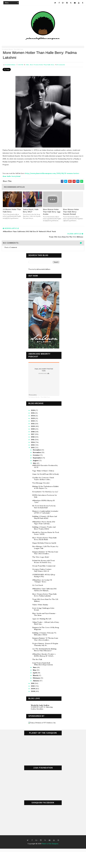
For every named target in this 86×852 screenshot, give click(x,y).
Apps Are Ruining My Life (41, 619)
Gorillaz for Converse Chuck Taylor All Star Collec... (43, 478)
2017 (33, 434)
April (35, 673)
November (37, 452)
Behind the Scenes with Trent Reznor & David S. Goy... (43, 561)
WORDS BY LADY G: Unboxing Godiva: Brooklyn (42, 708)
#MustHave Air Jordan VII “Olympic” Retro (42, 581)
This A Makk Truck (18, 49)
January (36, 681)
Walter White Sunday (40, 605)
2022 (33, 421)
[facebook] (59, 3)
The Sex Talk (37, 659)
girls (27, 64)
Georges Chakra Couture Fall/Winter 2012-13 (42, 570)
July (35, 463)
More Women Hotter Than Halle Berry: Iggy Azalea (52, 211)
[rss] (71, 3)
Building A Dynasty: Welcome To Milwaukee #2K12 (44, 634)
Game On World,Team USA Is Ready (45, 474)
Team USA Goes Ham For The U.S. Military (45, 600)
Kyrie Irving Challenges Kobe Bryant (43, 609)
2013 (33, 445)
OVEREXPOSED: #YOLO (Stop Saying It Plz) (43, 576)
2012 (33, 448)
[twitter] (55, 3)
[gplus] (63, 3)
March (35, 675)
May (35, 670)
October (36, 455)
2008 (33, 691)
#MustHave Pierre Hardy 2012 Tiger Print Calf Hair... (43, 523)
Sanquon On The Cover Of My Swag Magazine (45, 628)
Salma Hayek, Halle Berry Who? (31, 210)
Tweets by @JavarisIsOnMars (39, 269)
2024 (33, 416)
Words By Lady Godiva (40, 705)
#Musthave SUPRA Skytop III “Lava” (43, 501)
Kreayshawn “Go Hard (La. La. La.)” (45, 492)
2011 (33, 683)
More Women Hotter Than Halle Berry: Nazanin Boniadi (71, 211)
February (37, 678)
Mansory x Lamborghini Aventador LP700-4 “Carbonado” (45, 512)
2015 (33, 440)
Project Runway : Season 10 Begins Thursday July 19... (45, 644)
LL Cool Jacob (37, 585)
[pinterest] (58, 840)
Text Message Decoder (41, 483)
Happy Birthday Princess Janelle (44, 543)
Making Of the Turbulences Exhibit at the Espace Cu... (45, 487)
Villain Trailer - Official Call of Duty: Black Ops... (45, 623)
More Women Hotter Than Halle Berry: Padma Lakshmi (44, 595)
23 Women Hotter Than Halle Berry (12, 210)
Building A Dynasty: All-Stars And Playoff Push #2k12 (44, 517)
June (35, 667)
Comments (61, 64)
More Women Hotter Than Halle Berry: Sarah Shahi (44, 539)
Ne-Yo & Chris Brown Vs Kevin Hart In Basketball (43, 507)
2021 (33, 424)
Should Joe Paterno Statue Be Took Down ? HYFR (45, 533)
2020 (33, 426)
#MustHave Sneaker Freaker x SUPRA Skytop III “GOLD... (43, 655)
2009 (33, 689)
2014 (33, 442)
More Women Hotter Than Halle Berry (42, 64)
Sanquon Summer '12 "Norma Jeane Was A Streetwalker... (45, 553)
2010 (33, 686)
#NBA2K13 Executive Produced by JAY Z (45, 466)
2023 (33, 418)
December (37, 450)
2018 (33, 432)
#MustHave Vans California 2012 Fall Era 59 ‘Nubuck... (44, 590)
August (36, 460)
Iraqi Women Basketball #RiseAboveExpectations (42, 664)
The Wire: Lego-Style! (40, 557)
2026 (33, 410)
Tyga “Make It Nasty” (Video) (43, 471)
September (37, 458)
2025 (33, 413)
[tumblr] (82, 3)
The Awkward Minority (7, 49)
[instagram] (67, 3)
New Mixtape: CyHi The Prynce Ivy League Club (45, 547)
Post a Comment (11, 247)
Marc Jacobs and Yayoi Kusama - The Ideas (44, 614)
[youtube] (78, 3)
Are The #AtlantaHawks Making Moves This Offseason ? (44, 650)
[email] (74, 3)
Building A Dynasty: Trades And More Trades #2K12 (44, 528)
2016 (33, 437)
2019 (33, 429)
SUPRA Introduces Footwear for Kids (44, 496)
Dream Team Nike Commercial (43, 566)
